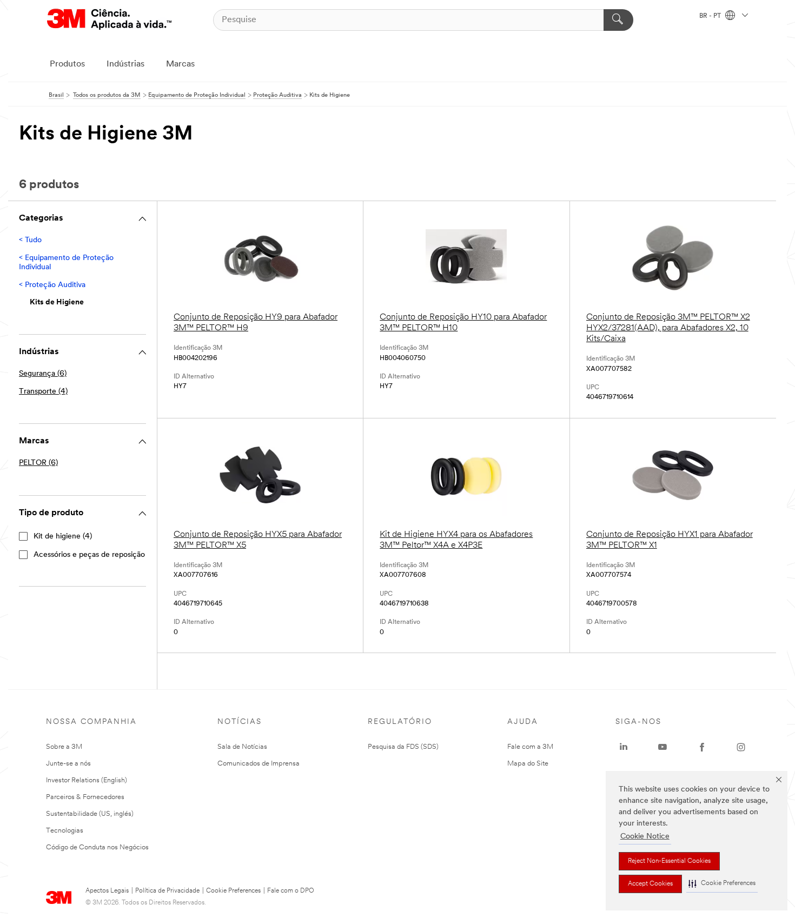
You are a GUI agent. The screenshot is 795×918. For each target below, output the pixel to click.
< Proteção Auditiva (52, 285)
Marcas (180, 64)
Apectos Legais (107, 891)
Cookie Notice (645, 837)
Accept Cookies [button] (650, 884)
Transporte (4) (43, 392)
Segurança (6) (43, 374)
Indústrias (125, 64)
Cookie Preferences (233, 891)
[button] (722, 884)
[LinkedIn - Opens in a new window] (623, 747)
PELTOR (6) (38, 463)
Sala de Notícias (242, 746)
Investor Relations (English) (86, 780)
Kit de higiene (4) (63, 537)
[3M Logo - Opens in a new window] (109, 19)
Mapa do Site (527, 763)
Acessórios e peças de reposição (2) (95, 555)
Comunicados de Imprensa (258, 763)
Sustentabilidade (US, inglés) (90, 813)
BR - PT (711, 16)
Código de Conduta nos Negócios (97, 847)
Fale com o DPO (290, 891)
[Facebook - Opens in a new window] (702, 747)
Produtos (67, 64)
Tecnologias (64, 830)
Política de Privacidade (167, 891)
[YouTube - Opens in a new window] (662, 747)
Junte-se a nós (68, 763)
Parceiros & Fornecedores (85, 797)
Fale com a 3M (530, 746)
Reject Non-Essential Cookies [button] (669, 861)
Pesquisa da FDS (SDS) (403, 746)
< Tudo (30, 240)
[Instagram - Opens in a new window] (741, 747)
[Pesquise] (618, 20)
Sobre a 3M (64, 746)
